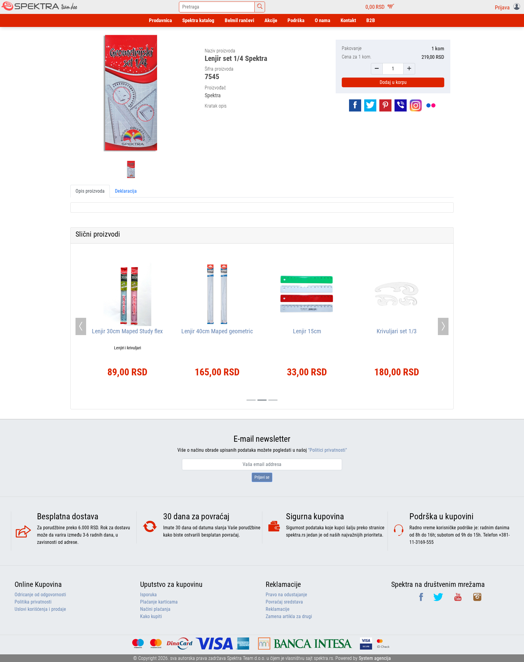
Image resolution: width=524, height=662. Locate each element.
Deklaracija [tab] (126, 191)
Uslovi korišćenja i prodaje (40, 609)
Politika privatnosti (33, 602)
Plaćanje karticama (159, 602)
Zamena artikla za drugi (289, 616)
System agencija (375, 658)
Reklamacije (278, 609)
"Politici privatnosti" (327, 450)
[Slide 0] (251, 400)
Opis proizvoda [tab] (90, 191)
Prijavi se (262, 477)
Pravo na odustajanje (286, 594)
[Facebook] (422, 599)
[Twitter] (439, 599)
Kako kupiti (151, 616)
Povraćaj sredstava (284, 602)
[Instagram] (477, 599)
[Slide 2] (272, 400)
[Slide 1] (262, 400)
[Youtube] (458, 599)
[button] (508, 7)
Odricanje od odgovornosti (40, 594)
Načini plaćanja (155, 609)
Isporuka (148, 594)
